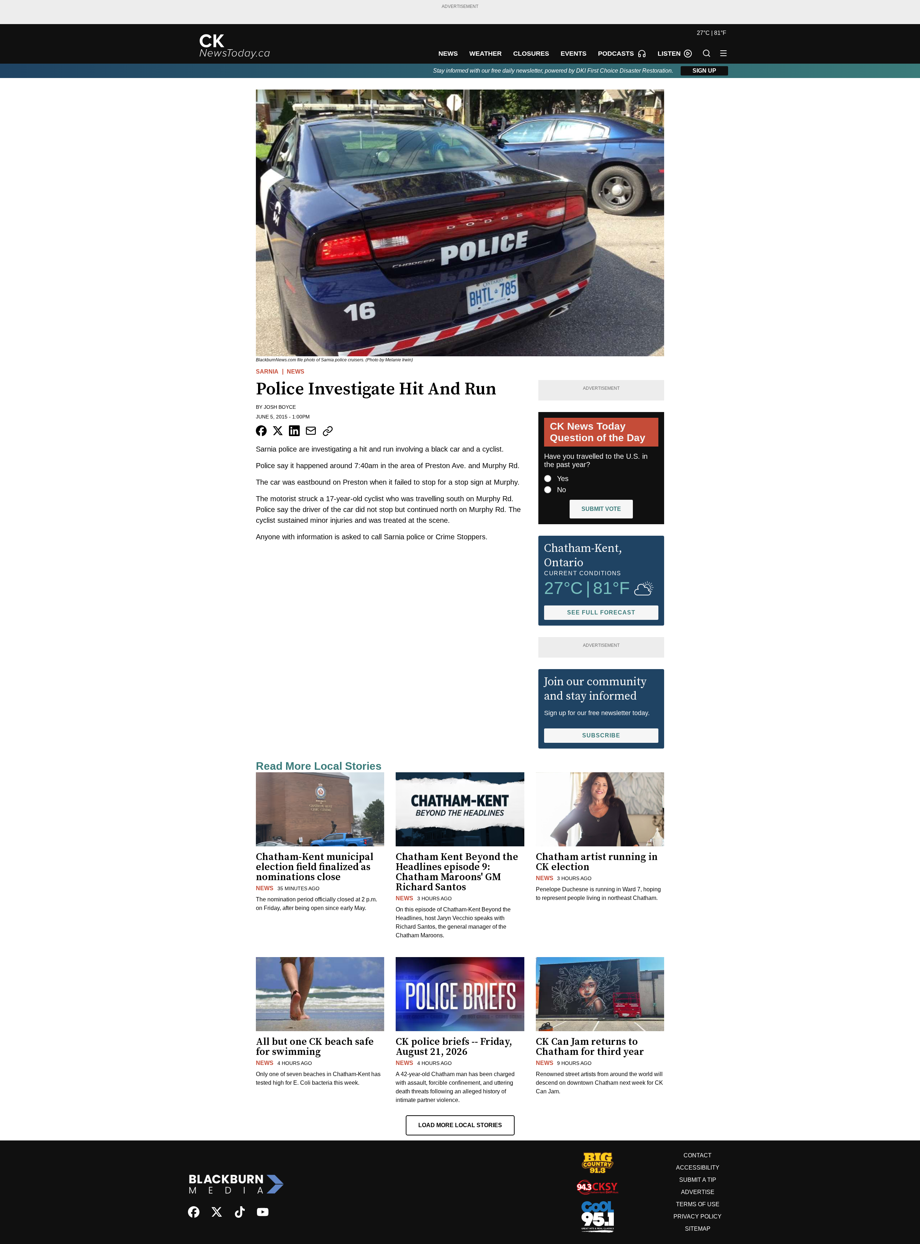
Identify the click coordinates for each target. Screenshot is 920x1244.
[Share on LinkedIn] (294, 430)
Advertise (697, 1192)
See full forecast (601, 612)
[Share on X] (277, 430)
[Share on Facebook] (261, 430)
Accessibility (697, 1168)
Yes (563, 478)
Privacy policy (697, 1216)
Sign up (704, 71)
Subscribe (601, 735)
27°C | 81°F (711, 33)
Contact (698, 1155)
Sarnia (267, 372)
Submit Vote (601, 509)
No (561, 490)
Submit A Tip (697, 1180)
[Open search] (706, 53)
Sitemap (697, 1229)
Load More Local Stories (460, 1125)
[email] (310, 430)
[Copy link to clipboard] (328, 431)
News (295, 372)
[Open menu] (723, 53)
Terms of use (697, 1204)
